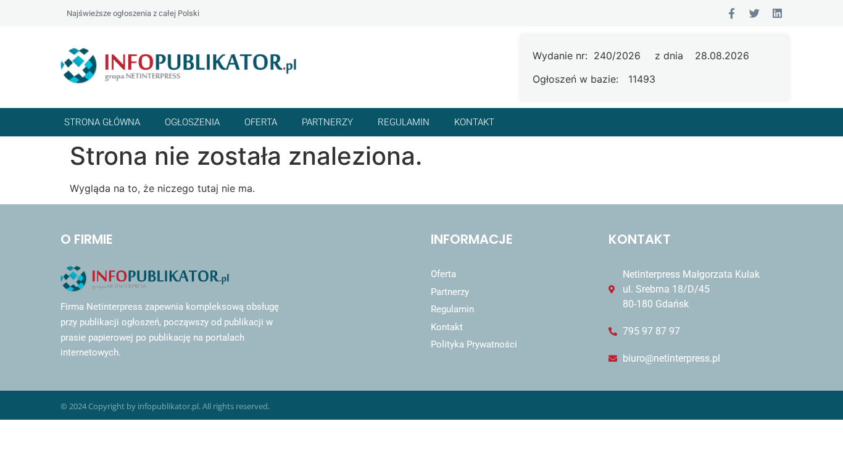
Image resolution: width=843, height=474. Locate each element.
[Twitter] (754, 13)
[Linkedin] (777, 13)
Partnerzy (327, 122)
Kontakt (474, 122)
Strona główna (102, 122)
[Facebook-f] (731, 13)
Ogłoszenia (192, 122)
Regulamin (404, 122)
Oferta (260, 122)
